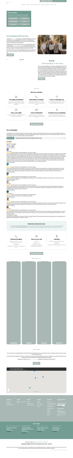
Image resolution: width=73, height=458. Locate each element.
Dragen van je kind (40, 405)
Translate (64, 406)
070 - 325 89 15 (48, 0)
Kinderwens (13, 343)
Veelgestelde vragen (50, 408)
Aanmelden (49, 410)
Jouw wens (8, 401)
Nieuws (48, 415)
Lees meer (30, 217)
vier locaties (14, 38)
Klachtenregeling (50, 406)
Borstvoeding (39, 403)
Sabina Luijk (15, 45)
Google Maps (9, 431)
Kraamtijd (59, 343)
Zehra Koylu (20, 45)
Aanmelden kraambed (30, 405)
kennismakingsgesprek (33, 359)
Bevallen (44, 343)
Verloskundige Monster (51, 405)
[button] (13, 18)
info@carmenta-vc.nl (36, 243)
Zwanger (29, 343)
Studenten (49, 411)
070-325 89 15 (16, 244)
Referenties (49, 413)
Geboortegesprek (30, 403)
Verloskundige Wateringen (51, 403)
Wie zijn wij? (49, 401)
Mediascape (45, 451)
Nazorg (38, 406)
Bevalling (28, 401)
